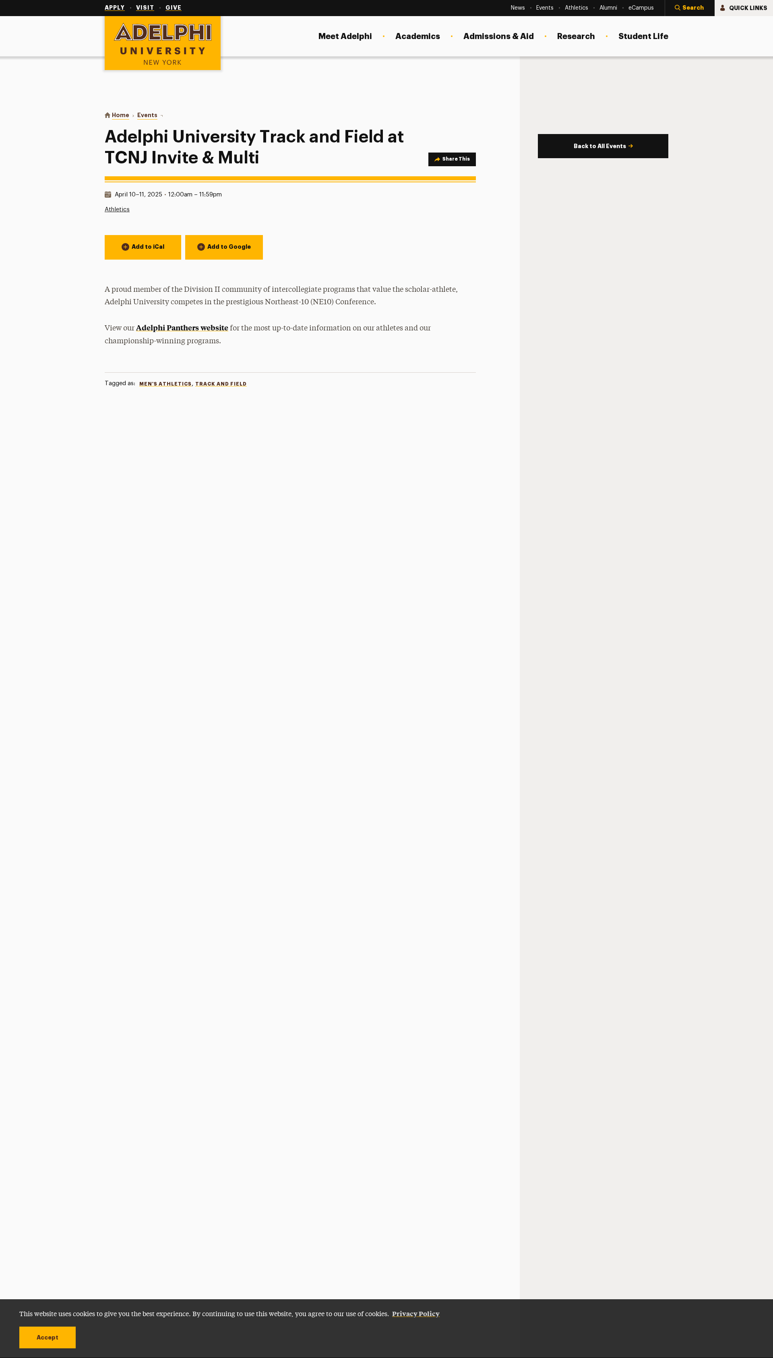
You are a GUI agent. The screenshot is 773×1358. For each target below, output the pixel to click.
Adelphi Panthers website (182, 327)
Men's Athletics (165, 384)
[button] (690, 8)
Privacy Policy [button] (416, 1313)
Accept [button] (47, 1337)
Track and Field (221, 384)
